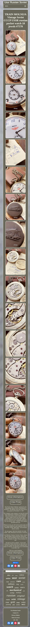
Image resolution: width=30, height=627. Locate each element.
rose (7, 602)
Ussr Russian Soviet (15, 610)
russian (11, 595)
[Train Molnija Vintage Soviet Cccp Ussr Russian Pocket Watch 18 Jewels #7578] (16, 43)
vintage (21, 598)
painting (8, 604)
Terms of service (16, 617)
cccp (7, 581)
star (13, 575)
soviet (22, 577)
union (8, 578)
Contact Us (15, 613)
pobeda (17, 587)
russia (8, 599)
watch (10, 586)
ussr (14, 577)
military (11, 584)
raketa (21, 575)
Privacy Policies (16, 615)
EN (14, 620)
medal (21, 584)
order (23, 602)
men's (22, 587)
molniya (18, 592)
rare (18, 581)
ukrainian (12, 581)
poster (24, 582)
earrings (12, 592)
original (21, 596)
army (18, 602)
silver (8, 575)
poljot (13, 604)
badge (16, 575)
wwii (23, 604)
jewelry (18, 604)
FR (17, 620)
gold (13, 602)
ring (17, 584)
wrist (13, 599)
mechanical (15, 590)
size (7, 590)
